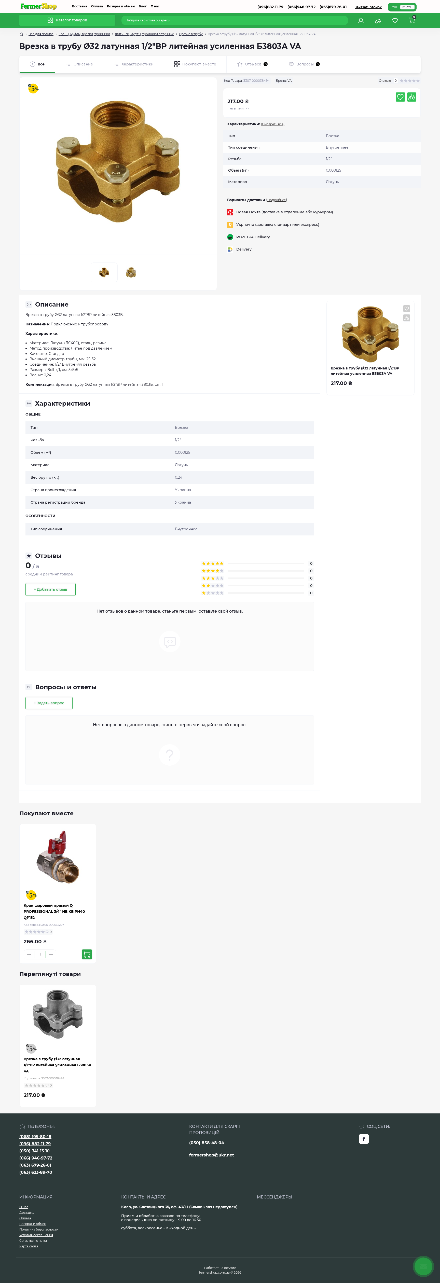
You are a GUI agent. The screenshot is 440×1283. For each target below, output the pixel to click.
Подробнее (276, 200)
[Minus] (29, 954)
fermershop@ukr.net (211, 1155)
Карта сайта (28, 1246)
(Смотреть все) (272, 124)
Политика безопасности (38, 1229)
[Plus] (51, 954)
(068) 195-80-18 (35, 1136)
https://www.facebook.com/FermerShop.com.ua (364, 1139)
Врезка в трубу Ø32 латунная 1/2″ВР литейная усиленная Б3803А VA (57, 1065)
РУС (409, 7)
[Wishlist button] (400, 97)
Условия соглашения (36, 1235)
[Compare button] (411, 97)
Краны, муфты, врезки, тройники (84, 34)
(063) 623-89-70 (35, 1172)
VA (289, 80)
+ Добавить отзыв (50, 589)
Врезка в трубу (191, 34)
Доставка (79, 6)
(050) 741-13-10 (34, 1151)
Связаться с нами (33, 1241)
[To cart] (87, 954)
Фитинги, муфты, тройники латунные (144, 34)
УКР (395, 7)
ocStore (230, 1268)
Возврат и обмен (121, 6)
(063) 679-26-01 (35, 1165)
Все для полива (41, 34)
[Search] (345, 20)
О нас (155, 6)
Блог (143, 6)
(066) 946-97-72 (35, 1158)
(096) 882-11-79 (35, 1143)
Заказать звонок (368, 7)
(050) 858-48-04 (206, 1142)
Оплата (97, 6)
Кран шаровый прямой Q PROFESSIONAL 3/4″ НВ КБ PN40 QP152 (54, 911)
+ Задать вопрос (49, 703)
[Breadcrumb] (21, 34)
